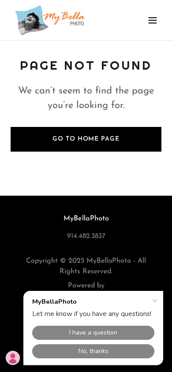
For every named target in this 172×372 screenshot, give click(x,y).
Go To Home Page (85, 139)
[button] (152, 20)
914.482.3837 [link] (86, 236)
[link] (50, 20)
